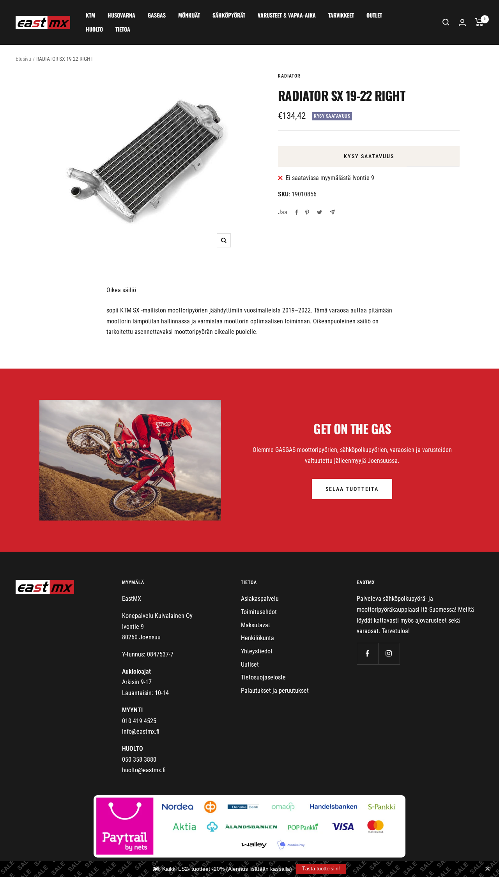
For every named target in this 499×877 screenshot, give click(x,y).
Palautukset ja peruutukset (275, 690)
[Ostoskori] (479, 22)
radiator (289, 76)
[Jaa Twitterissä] (319, 212)
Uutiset (250, 664)
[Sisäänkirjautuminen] (462, 22)
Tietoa (122, 29)
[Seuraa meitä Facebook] (367, 653)
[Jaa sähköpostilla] (332, 212)
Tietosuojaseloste (263, 677)
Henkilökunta (257, 638)
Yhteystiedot (257, 651)
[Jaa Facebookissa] (296, 212)
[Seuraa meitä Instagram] (389, 653)
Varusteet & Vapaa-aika (287, 15)
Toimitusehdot (259, 612)
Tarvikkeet (341, 15)
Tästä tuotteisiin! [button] (321, 869)
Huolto (94, 29)
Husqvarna (121, 15)
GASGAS (157, 15)
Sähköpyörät (228, 15)
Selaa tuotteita (352, 489)
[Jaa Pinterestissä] (307, 212)
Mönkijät (189, 15)
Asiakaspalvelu (260, 598)
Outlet (374, 15)
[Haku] (445, 22)
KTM (90, 15)
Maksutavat (255, 625)
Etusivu (23, 59)
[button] (488, 869)
